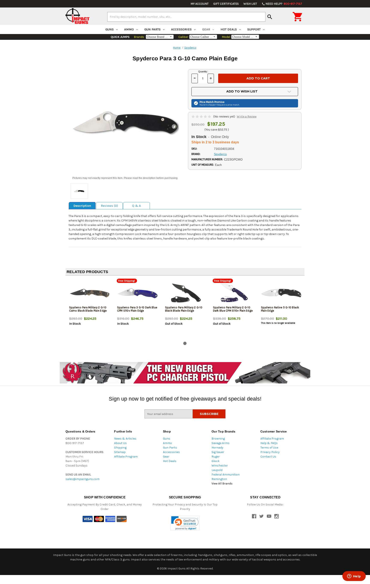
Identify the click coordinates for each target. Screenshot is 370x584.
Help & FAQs (269, 443)
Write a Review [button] (247, 116)
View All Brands (222, 483)
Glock (215, 461)
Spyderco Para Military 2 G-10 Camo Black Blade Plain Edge (88, 309)
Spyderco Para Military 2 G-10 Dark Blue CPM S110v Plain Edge (233, 309)
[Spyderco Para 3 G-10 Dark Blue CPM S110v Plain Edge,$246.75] (137, 293)
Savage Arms (221, 443)
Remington (219, 479)
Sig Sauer (218, 452)
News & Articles (125, 438)
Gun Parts (152, 29)
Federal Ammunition (226, 474)
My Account (200, 4)
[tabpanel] (89, 309)
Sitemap (120, 452)
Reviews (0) (109, 206)
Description (82, 206)
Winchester (220, 465)
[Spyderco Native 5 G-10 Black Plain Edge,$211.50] (281, 293)
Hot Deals (229, 29)
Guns (109, 29)
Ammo (129, 29)
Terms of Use (269, 447)
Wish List (250, 4)
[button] (185, 523)
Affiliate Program (126, 456)
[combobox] (186, 16)
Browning (218, 438)
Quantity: (203, 71)
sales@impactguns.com (83, 479)
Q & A (136, 206)
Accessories (181, 29)
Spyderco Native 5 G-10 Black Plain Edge (280, 309)
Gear (206, 29)
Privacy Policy (270, 452)
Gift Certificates (226, 4)
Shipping (120, 447)
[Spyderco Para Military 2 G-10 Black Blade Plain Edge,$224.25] (185, 293)
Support (254, 29)
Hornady (217, 447)
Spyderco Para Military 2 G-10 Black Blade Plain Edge (183, 309)
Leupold (217, 470)
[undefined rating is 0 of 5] (201, 116)
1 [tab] (184, 343)
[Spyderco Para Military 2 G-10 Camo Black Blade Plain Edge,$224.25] (89, 293)
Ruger (216, 456)
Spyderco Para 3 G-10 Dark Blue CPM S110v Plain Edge (137, 309)
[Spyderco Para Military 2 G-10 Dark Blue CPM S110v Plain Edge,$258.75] (233, 293)
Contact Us (268, 456)
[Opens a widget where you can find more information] (354, 576)
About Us (120, 443)
